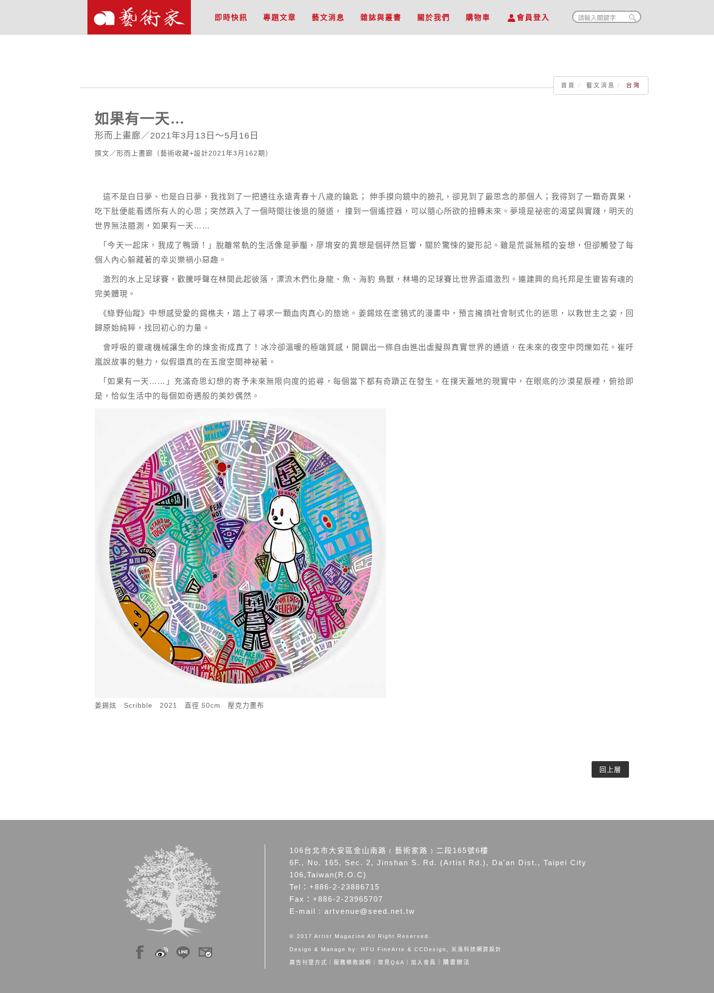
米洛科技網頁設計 (476, 949)
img (140, 950)
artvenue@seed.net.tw (369, 911)
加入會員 (423, 962)
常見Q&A (391, 962)
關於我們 (433, 17)
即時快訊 (231, 17)
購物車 (478, 17)
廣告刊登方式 (308, 962)
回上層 (610, 769)
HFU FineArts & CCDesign (403, 949)
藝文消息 (328, 17)
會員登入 (533, 17)
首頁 (568, 85)
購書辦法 (456, 962)
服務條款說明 (353, 962)
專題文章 (279, 17)
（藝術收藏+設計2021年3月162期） (212, 153)
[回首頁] (139, 14)
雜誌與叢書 (381, 17)
